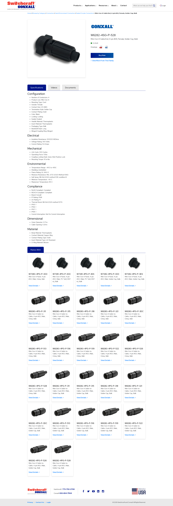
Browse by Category (38, 13)
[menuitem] (77, 5)
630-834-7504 (65, 493)
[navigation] (100, 5)
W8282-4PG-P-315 (85, 386)
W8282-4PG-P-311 (61, 386)
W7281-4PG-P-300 (62, 274)
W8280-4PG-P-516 (61, 348)
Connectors (50, 13)
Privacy (30, 502)
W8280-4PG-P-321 (109, 311)
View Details (33, 286)
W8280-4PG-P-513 (37, 348)
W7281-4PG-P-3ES (85, 274)
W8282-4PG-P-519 (109, 423)
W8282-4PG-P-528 (62, 460)
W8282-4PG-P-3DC (38, 423)
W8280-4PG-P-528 (38, 386)
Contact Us (40, 502)
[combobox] (144, 6)
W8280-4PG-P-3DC (134, 311)
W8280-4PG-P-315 (61, 311)
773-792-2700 (68, 489)
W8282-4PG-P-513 (61, 423)
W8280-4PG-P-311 (37, 311)
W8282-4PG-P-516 (85, 423)
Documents (70, 87)
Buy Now (102, 55)
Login (49, 502)
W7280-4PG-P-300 (38, 274)
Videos (54, 87)
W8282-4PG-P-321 (133, 386)
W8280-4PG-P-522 (110, 348)
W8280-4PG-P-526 (134, 348)
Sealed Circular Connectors (85, 13)
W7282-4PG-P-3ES (134, 274)
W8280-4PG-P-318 (85, 311)
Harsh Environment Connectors (65, 13)
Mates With (35, 249)
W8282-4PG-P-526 (38, 460)
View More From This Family (103, 61)
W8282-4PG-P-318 (109, 386)
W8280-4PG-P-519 (86, 348)
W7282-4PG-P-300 (110, 274)
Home (29, 13)
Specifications (36, 87)
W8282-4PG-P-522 (134, 423)
